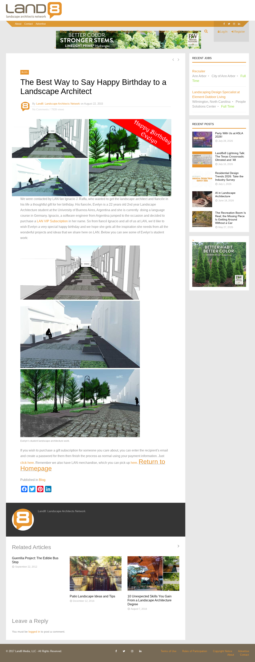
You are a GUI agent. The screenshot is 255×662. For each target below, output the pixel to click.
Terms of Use (168, 651)
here (134, 462)
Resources (144, 31)
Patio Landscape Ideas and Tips (92, 596)
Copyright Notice (222, 651)
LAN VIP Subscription (52, 221)
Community (78, 31)
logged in (34, 631)
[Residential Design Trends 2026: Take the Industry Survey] (202, 186)
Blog (63, 31)
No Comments (40, 109)
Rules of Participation (194, 651)
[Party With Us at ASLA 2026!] (202, 146)
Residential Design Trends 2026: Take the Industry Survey (229, 176)
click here (27, 462)
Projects (112, 31)
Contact (28, 23)
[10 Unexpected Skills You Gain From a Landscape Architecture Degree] (153, 573)
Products (127, 31)
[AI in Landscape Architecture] (202, 206)
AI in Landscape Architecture (225, 194)
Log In (224, 31)
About (18, 23)
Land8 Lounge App (185, 31)
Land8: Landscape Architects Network (58, 103)
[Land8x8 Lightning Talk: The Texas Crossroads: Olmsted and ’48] (202, 166)
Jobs (96, 31)
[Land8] (34, 18)
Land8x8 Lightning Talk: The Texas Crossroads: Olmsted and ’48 (230, 156)
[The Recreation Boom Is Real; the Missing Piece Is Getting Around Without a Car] (202, 226)
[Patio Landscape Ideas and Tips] (96, 573)
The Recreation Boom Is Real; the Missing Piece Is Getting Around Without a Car (230, 217)
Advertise (41, 23)
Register (239, 31)
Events (164, 31)
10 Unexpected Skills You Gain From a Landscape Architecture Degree (150, 600)
